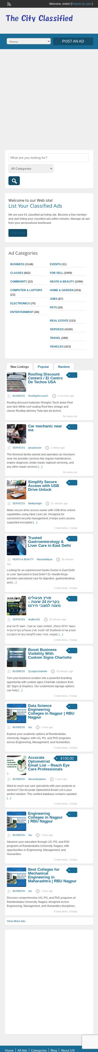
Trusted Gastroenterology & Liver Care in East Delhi (49, 542)
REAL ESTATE (59, 320)
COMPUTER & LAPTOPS (26, 290)
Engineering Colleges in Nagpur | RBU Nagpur (45, 817)
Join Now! (18, 233)
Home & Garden (62, 290)
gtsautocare (34, 447)
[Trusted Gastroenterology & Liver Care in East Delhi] (16, 554)
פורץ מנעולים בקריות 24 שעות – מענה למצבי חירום (44, 602)
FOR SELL (56, 273)
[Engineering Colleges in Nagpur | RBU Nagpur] (16, 830)
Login (87, 3)
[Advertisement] (49, 99)
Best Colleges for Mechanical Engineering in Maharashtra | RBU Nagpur (52, 875)
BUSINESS (17, 264)
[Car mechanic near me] (16, 442)
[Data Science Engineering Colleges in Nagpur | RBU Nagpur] (16, 722)
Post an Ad (73, 41)
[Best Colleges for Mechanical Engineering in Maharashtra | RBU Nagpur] (16, 886)
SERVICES (57, 329)
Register (77, 3)
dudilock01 (34, 619)
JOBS (53, 298)
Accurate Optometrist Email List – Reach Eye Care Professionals (49, 763)
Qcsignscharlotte (37, 671)
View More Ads (16, 921)
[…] (40, 466)
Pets (53, 307)
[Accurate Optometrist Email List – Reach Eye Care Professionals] (16, 774)
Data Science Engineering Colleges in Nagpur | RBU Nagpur (51, 711)
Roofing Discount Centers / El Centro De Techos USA (45, 378)
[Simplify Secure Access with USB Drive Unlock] (16, 498)
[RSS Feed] (8, 3)
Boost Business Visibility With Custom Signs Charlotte (50, 654)
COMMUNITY (18, 281)
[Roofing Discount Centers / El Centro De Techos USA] (16, 390)
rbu (30, 727)
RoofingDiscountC (38, 395)
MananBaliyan (44, 559)
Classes (16, 273)
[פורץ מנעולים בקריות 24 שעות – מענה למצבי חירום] (16, 614)
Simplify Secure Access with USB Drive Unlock (43, 486)
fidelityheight (35, 503)
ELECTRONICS (20, 303)
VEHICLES (57, 346)
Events (55, 264)
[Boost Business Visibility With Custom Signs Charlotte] (16, 666)
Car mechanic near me (45, 428)
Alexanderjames (37, 779)
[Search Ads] (14, 180)
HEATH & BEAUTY (62, 281)
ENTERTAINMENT (22, 312)
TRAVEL (55, 338)
